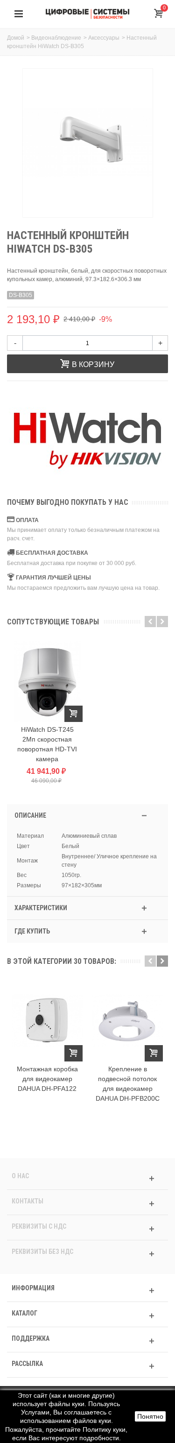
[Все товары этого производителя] (87, 440)
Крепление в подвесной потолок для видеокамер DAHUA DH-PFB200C (128, 1083)
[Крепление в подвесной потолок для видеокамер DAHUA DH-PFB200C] (127, 1021)
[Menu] (18, 14)
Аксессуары (103, 38)
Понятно (150, 1416)
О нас (20, 1176)
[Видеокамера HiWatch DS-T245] (47, 681)
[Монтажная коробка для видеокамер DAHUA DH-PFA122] (47, 1021)
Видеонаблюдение (56, 38)
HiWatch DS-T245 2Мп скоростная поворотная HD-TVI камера (47, 744)
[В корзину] (73, 714)
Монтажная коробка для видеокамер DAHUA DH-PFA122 (47, 1078)
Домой (15, 38)
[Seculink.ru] (88, 13)
